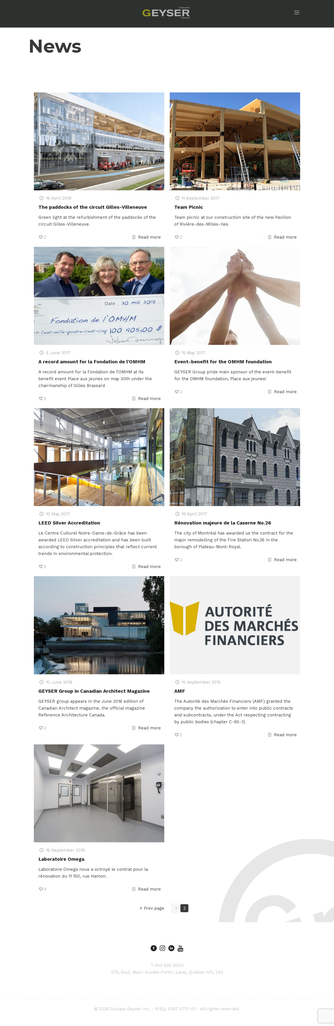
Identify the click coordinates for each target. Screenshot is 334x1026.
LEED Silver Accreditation (69, 523)
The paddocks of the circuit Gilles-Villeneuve (92, 207)
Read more (149, 237)
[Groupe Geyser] (166, 12)
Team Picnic (188, 207)
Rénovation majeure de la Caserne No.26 (222, 523)
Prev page (154, 908)
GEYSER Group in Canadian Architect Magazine (94, 691)
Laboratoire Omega (61, 859)
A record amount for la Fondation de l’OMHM (91, 361)
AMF (179, 691)
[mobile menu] (297, 12)
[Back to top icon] (312, 1016)
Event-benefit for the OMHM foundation (223, 361)
